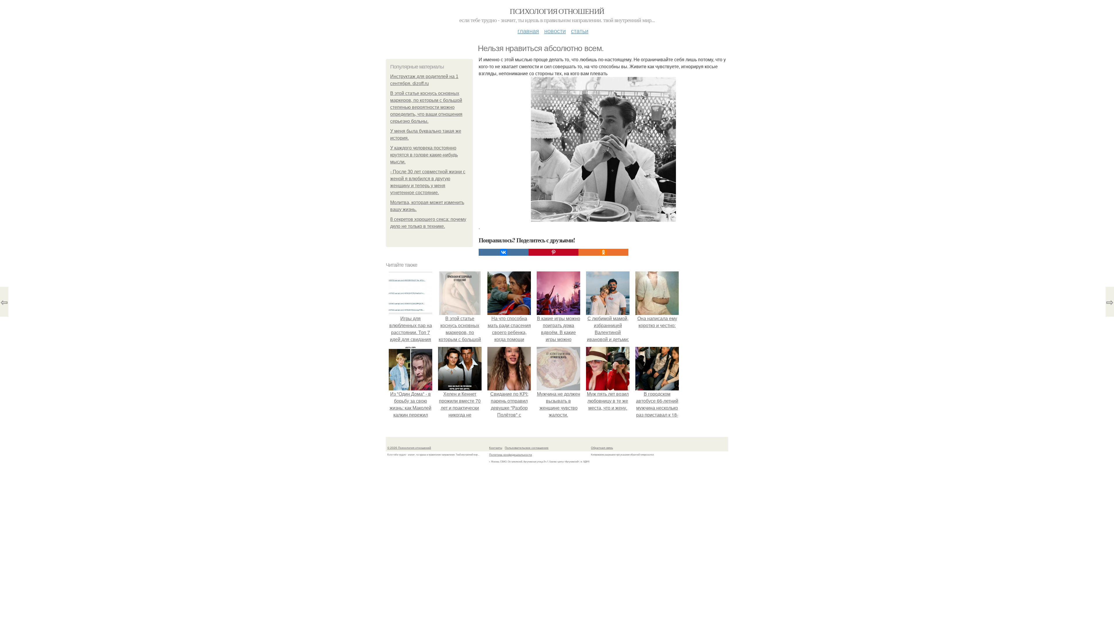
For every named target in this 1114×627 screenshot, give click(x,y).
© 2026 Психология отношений (409, 448)
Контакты (495, 448)
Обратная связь (602, 448)
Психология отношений (557, 11)
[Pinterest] (553, 252)
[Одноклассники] (603, 252)
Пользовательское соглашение (527, 448)
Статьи (579, 30)
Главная (528, 30)
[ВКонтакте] (504, 252)
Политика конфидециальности (510, 455)
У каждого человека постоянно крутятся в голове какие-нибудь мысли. (424, 154)
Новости (555, 30)
